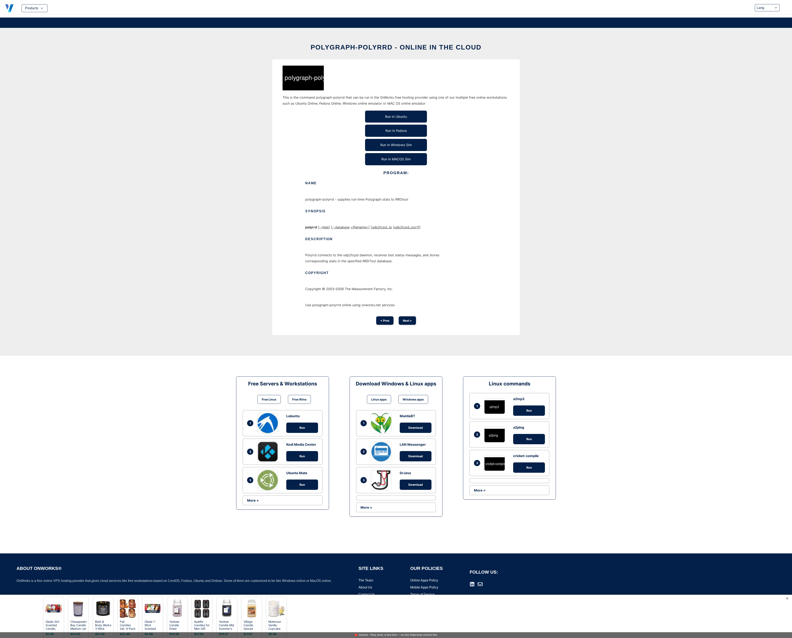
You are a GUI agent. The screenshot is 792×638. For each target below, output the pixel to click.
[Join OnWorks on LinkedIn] (472, 584)
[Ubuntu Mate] (268, 480)
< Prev (384, 320)
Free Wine (299, 399)
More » (253, 500)
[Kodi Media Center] (268, 451)
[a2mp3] (495, 406)
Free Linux (269, 399)
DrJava (405, 473)
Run (302, 427)
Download (415, 427)
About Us (365, 587)
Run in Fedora (396, 131)
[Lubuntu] (268, 423)
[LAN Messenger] (382, 451)
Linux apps (379, 399)
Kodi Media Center (301, 444)
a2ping (518, 427)
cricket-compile (526, 456)
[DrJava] (382, 480)
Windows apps (413, 399)
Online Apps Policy (424, 580)
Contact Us (366, 594)
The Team (365, 580)
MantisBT (407, 416)
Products (31, 8)
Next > (407, 320)
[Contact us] (480, 584)
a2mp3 (518, 399)
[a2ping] (495, 434)
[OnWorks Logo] (9, 8)
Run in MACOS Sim (396, 159)
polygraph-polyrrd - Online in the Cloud (396, 47)
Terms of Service (422, 594)
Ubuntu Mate (296, 473)
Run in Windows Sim (396, 145)
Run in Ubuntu (396, 117)
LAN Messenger (413, 444)
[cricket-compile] (495, 463)
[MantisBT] (382, 423)
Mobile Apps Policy (424, 587)
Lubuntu (293, 416)
